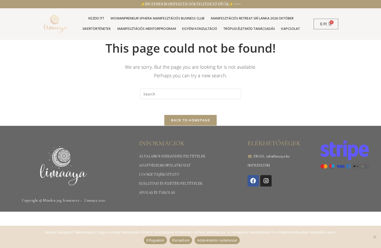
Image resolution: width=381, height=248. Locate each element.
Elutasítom (181, 240)
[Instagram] (266, 181)
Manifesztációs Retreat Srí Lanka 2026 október (252, 19)
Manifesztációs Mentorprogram (146, 29)
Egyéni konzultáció (199, 29)
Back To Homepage (190, 120)
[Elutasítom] (374, 236)
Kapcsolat (290, 29)
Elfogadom (155, 240)
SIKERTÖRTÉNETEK (96, 29)
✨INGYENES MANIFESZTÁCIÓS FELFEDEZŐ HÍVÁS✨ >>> (190, 4)
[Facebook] (253, 181)
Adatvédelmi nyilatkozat (217, 240)
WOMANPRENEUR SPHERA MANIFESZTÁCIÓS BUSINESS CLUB (157, 19)
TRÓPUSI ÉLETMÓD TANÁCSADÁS (249, 29)
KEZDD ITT (96, 19)
